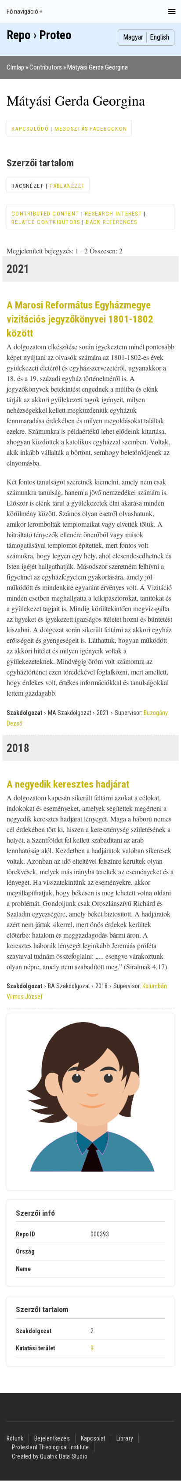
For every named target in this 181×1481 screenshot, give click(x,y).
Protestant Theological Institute (50, 1447)
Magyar (133, 37)
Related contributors (45, 222)
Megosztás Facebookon (90, 128)
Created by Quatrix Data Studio (49, 1456)
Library (124, 1438)
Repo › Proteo (39, 35)
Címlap (15, 67)
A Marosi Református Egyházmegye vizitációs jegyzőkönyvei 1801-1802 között (80, 319)
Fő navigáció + (25, 11)
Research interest (113, 213)
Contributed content (45, 213)
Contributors (45, 67)
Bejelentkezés (52, 1438)
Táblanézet (67, 186)
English (159, 37)
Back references (111, 222)
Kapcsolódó (30, 128)
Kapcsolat (93, 1438)
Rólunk (15, 1438)
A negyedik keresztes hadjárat (68, 784)
